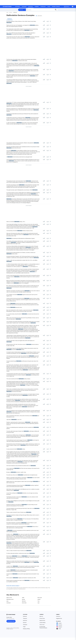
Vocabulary (25, 624)
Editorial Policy (42, 620)
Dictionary (25, 616)
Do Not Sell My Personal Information (43, 627)
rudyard (39, 599)
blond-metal (24, 602)
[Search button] (56, 10)
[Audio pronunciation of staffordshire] (36, 15)
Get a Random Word (11, 621)
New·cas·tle (40, 597)
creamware (8, 602)
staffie (23, 597)
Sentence (10, 12)
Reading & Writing (26, 628)
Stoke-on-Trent (9, 597)
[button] (66, 6)
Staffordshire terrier (9, 599)
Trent (38, 601)
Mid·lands (24, 601)
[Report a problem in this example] (50, 21)
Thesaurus (25, 618)
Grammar (24, 622)
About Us (41, 616)
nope (38, 602)
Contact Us (58, 616)
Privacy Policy (42, 618)
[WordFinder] (72, 7)
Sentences (21, 9)
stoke (7, 601)
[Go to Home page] (7, 6)
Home (7, 12)
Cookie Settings (42, 622)
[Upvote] (44, 21)
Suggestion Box (59, 618)
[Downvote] (48, 21)
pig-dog (23, 599)
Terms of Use (42, 624)
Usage (24, 626)
